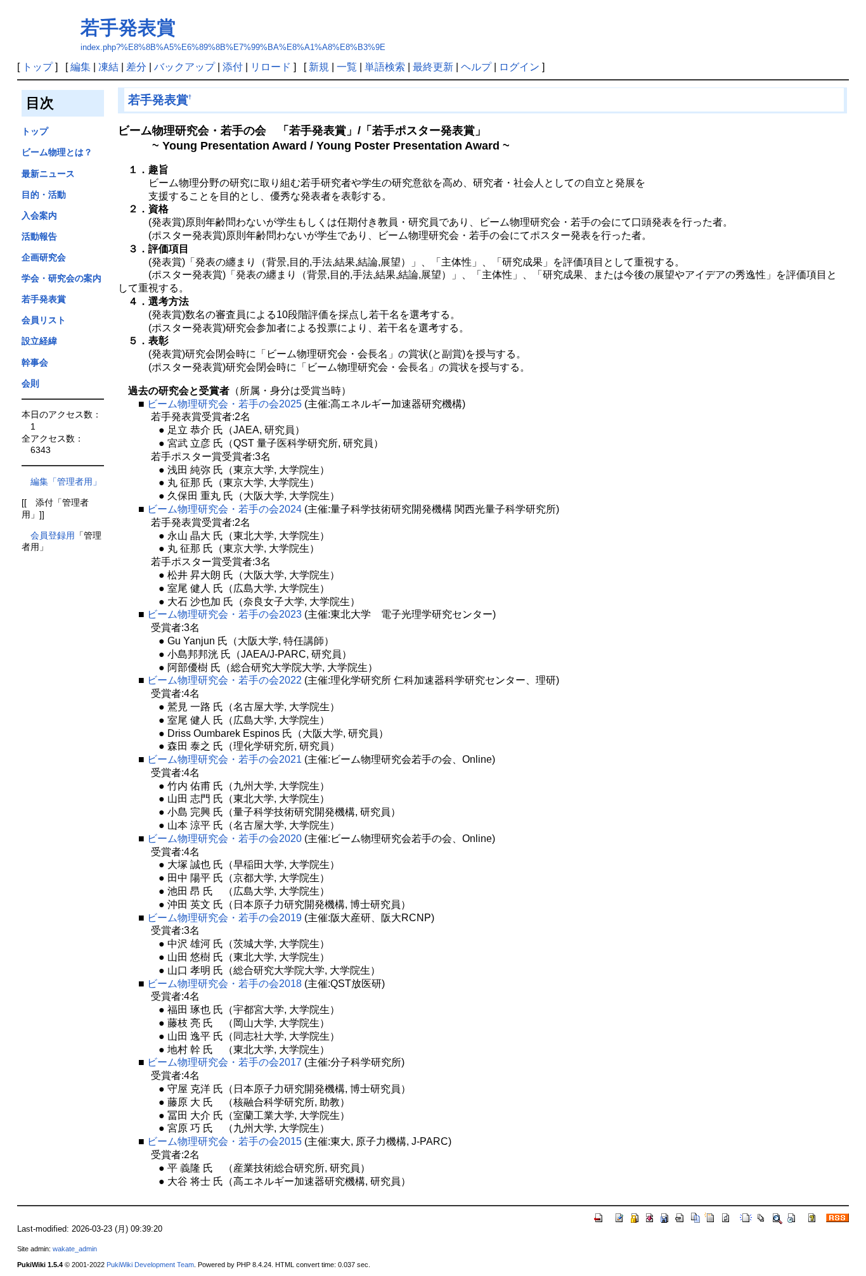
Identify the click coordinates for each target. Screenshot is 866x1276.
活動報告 (39, 236)
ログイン (519, 66)
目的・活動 (44, 194)
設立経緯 (39, 341)
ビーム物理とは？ (57, 152)
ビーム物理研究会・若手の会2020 (224, 838)
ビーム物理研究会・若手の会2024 (224, 509)
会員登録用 (52, 535)
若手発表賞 (128, 27)
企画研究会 (44, 257)
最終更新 (433, 66)
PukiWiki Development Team (150, 1264)
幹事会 (35, 362)
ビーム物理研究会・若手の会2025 (224, 404)
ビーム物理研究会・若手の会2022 (224, 680)
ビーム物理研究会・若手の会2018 (224, 983)
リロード (270, 66)
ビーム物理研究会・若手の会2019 (224, 917)
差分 (136, 66)
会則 (30, 383)
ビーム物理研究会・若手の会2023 (224, 614)
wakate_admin (75, 1249)
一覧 (347, 66)
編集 (80, 66)
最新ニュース (48, 174)
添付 (233, 66)
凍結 (108, 66)
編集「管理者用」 (61, 481)
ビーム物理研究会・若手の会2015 (224, 1141)
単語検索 (385, 66)
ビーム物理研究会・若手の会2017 (224, 1062)
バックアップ (184, 66)
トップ (37, 66)
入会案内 (39, 215)
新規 (319, 66)
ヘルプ (476, 66)
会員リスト (44, 320)
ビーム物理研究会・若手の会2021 (224, 759)
